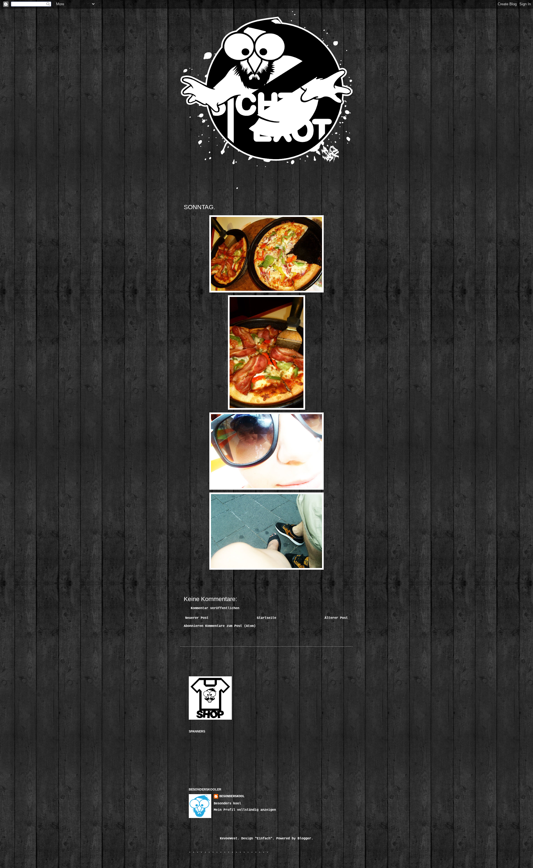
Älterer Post (336, 618)
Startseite (266, 618)
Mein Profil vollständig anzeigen (245, 810)
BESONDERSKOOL (232, 796)
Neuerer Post (196, 618)
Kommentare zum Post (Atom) (230, 626)
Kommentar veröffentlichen (215, 608)
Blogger (304, 839)
